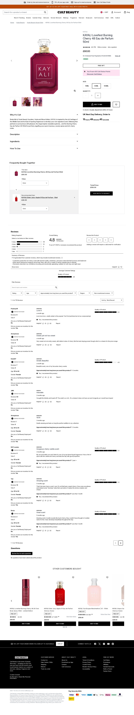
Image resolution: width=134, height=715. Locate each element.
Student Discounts (108, 666)
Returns (43, 666)
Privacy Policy (87, 662)
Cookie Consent (15, 674)
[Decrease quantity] (86, 95)
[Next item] (122, 600)
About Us (64, 660)
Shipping (43, 664)
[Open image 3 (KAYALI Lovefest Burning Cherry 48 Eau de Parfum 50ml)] (37, 101)
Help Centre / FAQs (47, 662)
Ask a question (112, 47)
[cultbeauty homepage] (68, 12)
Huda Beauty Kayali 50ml (35, 22)
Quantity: (87, 91)
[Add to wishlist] (116, 104)
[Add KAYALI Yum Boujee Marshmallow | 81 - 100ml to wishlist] (107, 577)
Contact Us (44, 660)
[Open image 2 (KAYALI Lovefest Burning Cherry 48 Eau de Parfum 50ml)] (26, 101)
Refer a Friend (107, 669)
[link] (116, 12)
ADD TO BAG (26, 623)
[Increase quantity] (98, 95)
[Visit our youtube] (108, 644)
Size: (84, 81)
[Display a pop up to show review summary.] (59, 617)
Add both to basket (101, 193)
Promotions (106, 662)
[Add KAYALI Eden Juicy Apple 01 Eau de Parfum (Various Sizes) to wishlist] (73, 577)
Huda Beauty (20, 22)
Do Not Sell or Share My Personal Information (20, 677)
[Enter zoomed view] (75, 91)
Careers (64, 664)
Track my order (45, 669)
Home (12, 22)
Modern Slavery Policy (89, 666)
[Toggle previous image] (11, 60)
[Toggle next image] (77, 60)
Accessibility (86, 669)
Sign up (60, 644)
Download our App (67, 662)
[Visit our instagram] (104, 644)
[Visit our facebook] (95, 644)
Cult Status (106, 660)
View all (117, 56)
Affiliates (105, 664)
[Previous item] (11, 600)
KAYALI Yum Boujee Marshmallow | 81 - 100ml (93, 608)
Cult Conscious (66, 666)
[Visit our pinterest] (113, 644)
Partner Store (107, 671)
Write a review (102, 47)
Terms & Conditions (88, 660)
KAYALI (85, 32)
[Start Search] (45, 12)
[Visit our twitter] (99, 644)
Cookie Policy (87, 664)
